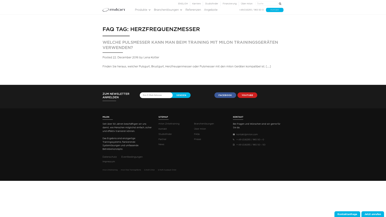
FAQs (197, 134)
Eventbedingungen (132, 157)
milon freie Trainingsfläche (131, 170)
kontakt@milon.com (247, 134)
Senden (181, 95)
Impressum (109, 161)
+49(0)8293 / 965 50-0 (251, 10)
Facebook (225, 95)
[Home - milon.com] (118, 10)
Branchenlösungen (166, 10)
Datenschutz (110, 157)
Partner (162, 139)
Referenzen (193, 10)
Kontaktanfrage (347, 214)
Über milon (247, 4)
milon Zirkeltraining (169, 124)
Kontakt (275, 10)
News (161, 144)
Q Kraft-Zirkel (149, 170)
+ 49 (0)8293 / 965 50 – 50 (250, 145)
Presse (197, 139)
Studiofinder (211, 4)
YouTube (247, 95)
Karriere (196, 4)
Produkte (141, 10)
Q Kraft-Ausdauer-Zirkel (167, 170)
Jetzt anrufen (372, 214)
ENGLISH (183, 4)
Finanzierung (230, 4)
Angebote (211, 10)
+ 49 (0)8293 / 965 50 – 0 (250, 139)
